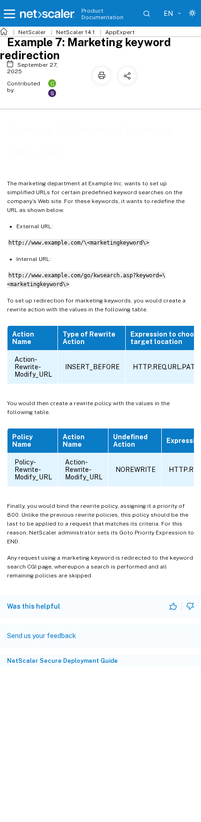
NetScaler (32, 32)
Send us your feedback (41, 635)
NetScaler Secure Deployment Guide (62, 660)
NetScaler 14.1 (75, 32)
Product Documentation (102, 14)
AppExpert (120, 32)
